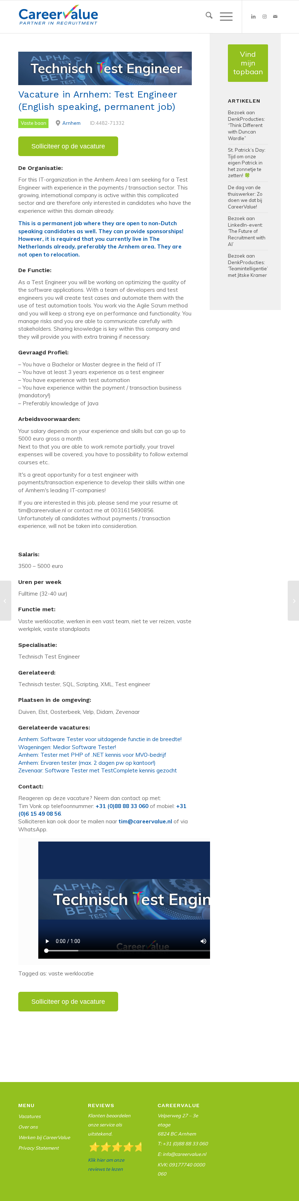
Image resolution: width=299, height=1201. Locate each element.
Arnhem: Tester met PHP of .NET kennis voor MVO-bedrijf (92, 754)
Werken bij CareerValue (44, 1137)
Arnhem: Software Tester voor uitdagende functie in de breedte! (100, 739)
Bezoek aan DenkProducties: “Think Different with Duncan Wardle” (246, 125)
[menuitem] (205, 16)
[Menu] (223, 16)
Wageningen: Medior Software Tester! (67, 747)
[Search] (205, 16)
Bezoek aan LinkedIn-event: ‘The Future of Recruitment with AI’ (246, 231)
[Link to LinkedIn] (253, 16)
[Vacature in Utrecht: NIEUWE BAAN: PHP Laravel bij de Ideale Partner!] (5, 601)
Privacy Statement (38, 1148)
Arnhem (71, 123)
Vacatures (29, 1116)
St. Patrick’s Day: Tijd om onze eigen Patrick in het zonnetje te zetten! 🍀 (246, 162)
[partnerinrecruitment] (58, 18)
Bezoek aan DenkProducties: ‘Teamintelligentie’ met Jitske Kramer (248, 265)
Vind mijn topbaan (248, 62)
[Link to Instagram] (264, 16)
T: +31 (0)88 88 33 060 (183, 1143)
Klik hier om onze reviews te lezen (106, 1164)
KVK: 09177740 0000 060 (181, 1169)
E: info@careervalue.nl (182, 1154)
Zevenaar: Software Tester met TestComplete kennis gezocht (97, 770)
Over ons (28, 1127)
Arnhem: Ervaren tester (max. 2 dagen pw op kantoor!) (87, 762)
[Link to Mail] (275, 16)
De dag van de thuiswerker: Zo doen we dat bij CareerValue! (245, 197)
